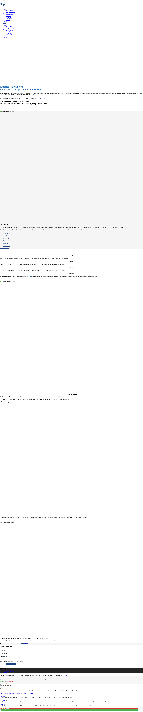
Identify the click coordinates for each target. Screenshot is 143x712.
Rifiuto (11, 681)
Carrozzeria (5, 9)
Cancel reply (3, 664)
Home (4, 8)
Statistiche (3, 696)
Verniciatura (9, 18)
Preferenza (3, 704)
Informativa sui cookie (12, 683)
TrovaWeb (64, 675)
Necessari (2, 700)
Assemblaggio (9, 14)
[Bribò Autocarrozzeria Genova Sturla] (2, 4)
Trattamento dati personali (9, 671)
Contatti (5, 21)
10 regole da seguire (10, 12)
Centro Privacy (3, 683)
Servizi (4, 13)
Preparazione (9, 17)
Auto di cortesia (9, 10)
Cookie (2, 693)
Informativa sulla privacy (17, 693)
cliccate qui (83, 229)
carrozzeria (42, 98)
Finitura (8, 20)
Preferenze (6, 681)
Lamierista (8, 16)
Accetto (2, 681)
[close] (0, 684)
